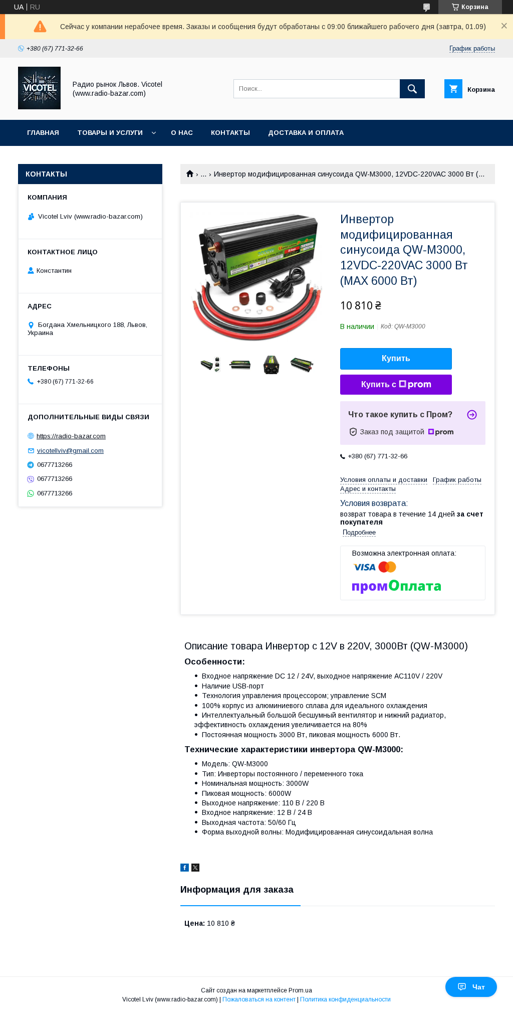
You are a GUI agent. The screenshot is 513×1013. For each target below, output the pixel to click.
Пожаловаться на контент (259, 999)
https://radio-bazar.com (71, 436)
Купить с (378, 384)
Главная (43, 132)
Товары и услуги (110, 132)
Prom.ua (300, 990)
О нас (182, 132)
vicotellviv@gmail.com (70, 450)
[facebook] (184, 869)
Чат (478, 987)
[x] (195, 869)
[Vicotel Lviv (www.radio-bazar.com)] (39, 107)
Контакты (230, 132)
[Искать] (412, 88)
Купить (396, 358)
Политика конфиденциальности (345, 999)
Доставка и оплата (306, 132)
